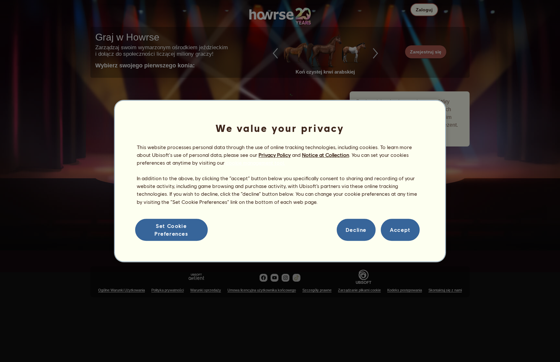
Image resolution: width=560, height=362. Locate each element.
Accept (400, 230)
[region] (280, 181)
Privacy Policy (275, 155)
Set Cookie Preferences (171, 230)
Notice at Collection (325, 155)
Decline (356, 230)
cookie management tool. (255, 162)
